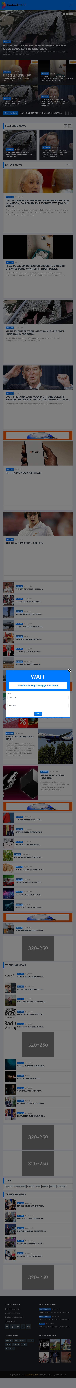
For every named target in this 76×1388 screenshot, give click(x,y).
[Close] (69, 670)
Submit (38, 714)
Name (9, 702)
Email (9, 693)
